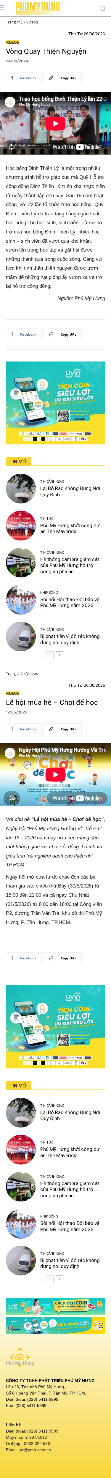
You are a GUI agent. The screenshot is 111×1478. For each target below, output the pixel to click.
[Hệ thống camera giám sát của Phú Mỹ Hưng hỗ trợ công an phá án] (21, 563)
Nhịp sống (49, 592)
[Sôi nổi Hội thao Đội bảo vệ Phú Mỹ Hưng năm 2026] (21, 600)
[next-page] (59, 655)
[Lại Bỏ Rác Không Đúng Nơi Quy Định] (21, 489)
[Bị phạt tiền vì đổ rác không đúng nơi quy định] (21, 637)
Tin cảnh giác (52, 481)
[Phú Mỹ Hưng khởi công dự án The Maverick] (21, 526)
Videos (32, 22)
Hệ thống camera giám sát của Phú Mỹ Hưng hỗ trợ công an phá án (69, 565)
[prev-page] (50, 655)
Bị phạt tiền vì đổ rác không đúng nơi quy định (70, 639)
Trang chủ (14, 22)
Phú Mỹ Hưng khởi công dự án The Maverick (70, 528)
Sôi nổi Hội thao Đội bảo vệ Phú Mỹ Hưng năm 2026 (69, 602)
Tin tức (46, 518)
